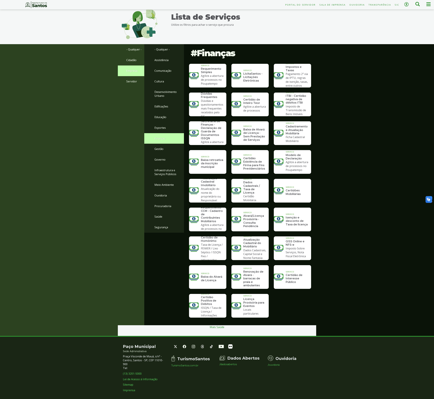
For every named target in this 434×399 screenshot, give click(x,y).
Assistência (161, 60)
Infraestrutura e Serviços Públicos (165, 172)
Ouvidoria (357, 4)
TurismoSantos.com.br (184, 365)
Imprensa (129, 390)
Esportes (160, 128)
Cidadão (131, 60)
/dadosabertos (228, 364)
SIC (397, 4)
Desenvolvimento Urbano (165, 94)
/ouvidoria (274, 365)
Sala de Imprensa (332, 4)
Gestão (158, 149)
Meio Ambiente (164, 185)
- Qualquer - (134, 49)
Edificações (161, 106)
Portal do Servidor (300, 4)
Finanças (159, 138)
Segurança (161, 227)
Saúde (158, 216)
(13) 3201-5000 (132, 373)
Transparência (380, 4)
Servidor (131, 81)
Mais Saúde (217, 327)
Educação (160, 117)
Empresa (131, 71)
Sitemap (128, 384)
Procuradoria (162, 206)
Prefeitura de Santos (36, 4)
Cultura (159, 81)
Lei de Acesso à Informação (140, 379)
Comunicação (162, 71)
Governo (159, 159)
